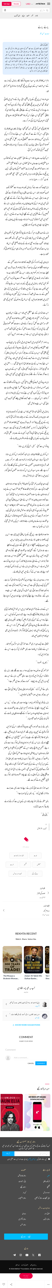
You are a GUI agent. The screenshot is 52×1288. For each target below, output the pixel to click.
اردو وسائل (46, 1192)
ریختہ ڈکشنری (22, 1219)
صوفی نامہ (47, 1213)
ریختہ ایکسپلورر (22, 1198)
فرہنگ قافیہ (46, 1181)
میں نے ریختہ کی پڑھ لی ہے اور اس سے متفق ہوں (27, 1159)
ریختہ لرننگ (46, 1219)
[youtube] (27, 1255)
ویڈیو (23, 15)
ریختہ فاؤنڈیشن (22, 1176)
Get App (7, 4)
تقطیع (48, 1187)
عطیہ (48, 1176)
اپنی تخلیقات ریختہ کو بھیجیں (42, 1198)
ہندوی (24, 1213)
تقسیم (25, 864)
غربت (12, 864)
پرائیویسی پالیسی (32, 1159)
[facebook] (39, 1255)
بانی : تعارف (22, 1181)
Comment (41, 1063)
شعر (32, 15)
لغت (28, 15)
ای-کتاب (17, 15)
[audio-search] (5, 10)
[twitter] (33, 1255)
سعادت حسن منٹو (44, 33)
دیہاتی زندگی (35, 874)
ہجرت (35, 855)
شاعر (36, 15)
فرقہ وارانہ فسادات (19, 855)
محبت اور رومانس (17, 874)
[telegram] (14, 1255)
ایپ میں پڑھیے (26, 1276)
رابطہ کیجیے (23, 1187)
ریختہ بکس (23, 1225)
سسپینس (39, 864)
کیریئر (24, 1192)
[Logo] (40, 3)
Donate (16, 4)
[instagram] (21, 1255)
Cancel (31, 1063)
